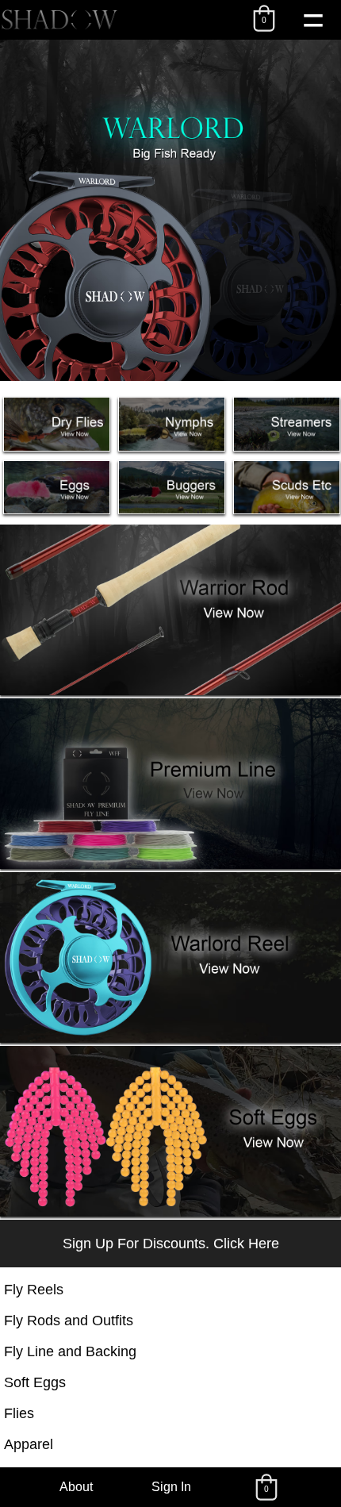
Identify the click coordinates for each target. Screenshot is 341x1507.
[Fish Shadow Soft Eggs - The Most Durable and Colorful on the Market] (170, 1212)
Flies (19, 1413)
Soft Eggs (35, 1382)
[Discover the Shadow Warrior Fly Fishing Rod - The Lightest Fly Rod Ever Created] (170, 691)
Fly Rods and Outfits (68, 1320)
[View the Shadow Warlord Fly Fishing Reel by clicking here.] (170, 210)
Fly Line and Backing (70, 1351)
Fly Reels (33, 1289)
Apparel (28, 1444)
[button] (264, 18)
